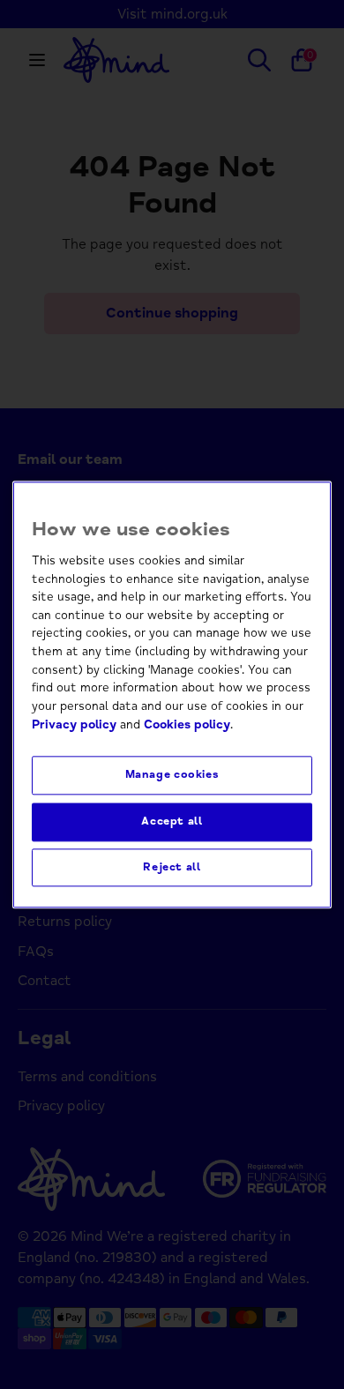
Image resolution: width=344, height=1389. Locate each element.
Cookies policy (187, 724)
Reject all (171, 867)
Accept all (171, 822)
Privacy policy (74, 724)
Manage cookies (172, 775)
